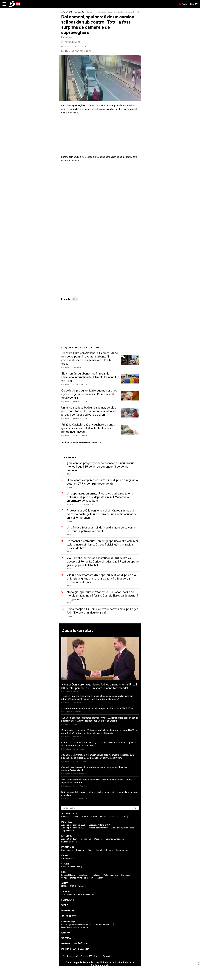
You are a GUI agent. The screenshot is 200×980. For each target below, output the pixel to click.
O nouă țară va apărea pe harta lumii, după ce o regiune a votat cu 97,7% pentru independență (102, 481)
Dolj (75, 299)
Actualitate (79, 12)
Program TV (86, 956)
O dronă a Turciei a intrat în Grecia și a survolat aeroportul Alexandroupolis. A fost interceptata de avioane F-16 (98, 744)
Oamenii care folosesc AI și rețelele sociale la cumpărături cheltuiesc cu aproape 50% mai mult (96, 769)
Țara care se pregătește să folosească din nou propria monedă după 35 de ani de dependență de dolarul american (100, 466)
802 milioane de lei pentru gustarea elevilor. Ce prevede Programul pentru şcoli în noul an (99, 793)
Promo (97, 956)
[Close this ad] (198, 964)
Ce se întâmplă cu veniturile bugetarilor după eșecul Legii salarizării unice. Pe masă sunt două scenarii (89, 394)
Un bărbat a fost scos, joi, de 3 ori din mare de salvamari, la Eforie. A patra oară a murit (102, 529)
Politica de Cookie (112, 962)
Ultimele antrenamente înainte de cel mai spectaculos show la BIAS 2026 (97, 708)
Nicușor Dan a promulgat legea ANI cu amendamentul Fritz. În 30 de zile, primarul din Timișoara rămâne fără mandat (99, 686)
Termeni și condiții (92, 962)
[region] (100, 973)
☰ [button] (4, 4)
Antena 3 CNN (67, 12)
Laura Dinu (66, 37)
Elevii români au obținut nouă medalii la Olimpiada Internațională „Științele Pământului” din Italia (90, 377)
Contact (106, 956)
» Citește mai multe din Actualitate (81, 442)
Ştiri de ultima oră (70, 956)
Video (185, 4)
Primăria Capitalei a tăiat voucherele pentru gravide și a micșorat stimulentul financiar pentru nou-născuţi (88, 428)
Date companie (74, 962)
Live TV (194, 4)
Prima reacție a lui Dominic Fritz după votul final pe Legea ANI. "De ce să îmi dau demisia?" (102, 610)
